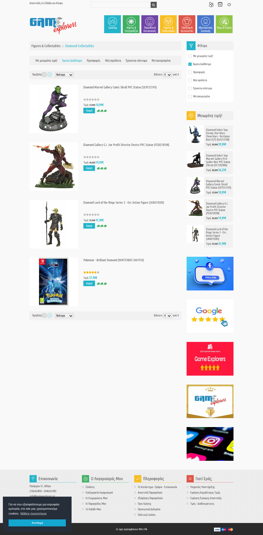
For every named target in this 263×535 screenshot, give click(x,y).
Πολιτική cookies (147, 514)
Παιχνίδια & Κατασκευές (149, 29)
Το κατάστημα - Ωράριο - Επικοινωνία (157, 487)
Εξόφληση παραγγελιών (150, 498)
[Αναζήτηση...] (154, 5)
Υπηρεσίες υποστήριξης (202, 487)
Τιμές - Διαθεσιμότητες (202, 503)
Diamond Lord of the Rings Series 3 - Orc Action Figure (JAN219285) (123, 202)
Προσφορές (93, 60)
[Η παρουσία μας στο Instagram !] (210, 444)
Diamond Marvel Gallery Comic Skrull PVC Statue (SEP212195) (120, 87)
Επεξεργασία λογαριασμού (99, 492)
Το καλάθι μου (93, 509)
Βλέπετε (158, 74)
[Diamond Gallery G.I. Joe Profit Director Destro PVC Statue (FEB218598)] (54, 166)
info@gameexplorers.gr (42, 496)
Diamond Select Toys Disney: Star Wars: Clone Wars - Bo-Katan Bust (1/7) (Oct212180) (218, 134)
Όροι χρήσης (144, 503)
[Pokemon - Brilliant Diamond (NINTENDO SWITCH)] (54, 281)
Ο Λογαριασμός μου (211, 4)
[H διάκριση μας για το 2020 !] (210, 401)
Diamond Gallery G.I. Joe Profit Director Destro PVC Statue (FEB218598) (126, 144)
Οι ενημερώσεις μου (97, 498)
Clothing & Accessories (187, 29)
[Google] (210, 316)
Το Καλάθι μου (220, 4)
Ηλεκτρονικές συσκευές (206, 29)
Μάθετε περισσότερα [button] (33, 513)
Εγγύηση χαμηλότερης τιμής (205, 492)
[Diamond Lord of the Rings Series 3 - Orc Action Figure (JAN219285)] (54, 223)
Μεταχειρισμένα (161, 60)
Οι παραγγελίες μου (96, 503)
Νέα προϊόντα (113, 60)
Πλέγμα (44, 74)
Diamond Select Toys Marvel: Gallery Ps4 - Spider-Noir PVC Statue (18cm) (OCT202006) (218, 160)
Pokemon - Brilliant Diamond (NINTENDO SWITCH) (113, 260)
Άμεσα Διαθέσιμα (202, 64)
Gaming (112, 27)
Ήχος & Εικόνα (224, 27)
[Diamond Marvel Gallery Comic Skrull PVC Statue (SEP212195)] (54, 108)
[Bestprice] (210, 359)
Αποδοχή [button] (37, 522)
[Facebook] (210, 273)
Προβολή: (37, 74)
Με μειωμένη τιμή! (46, 60)
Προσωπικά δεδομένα (149, 509)
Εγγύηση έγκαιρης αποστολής (206, 498)
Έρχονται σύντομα (136, 60)
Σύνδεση (229, 4)
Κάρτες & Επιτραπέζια (131, 29)
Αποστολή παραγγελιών (150, 492)
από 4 (176, 74)
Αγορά (89, 110)
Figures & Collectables (168, 29)
